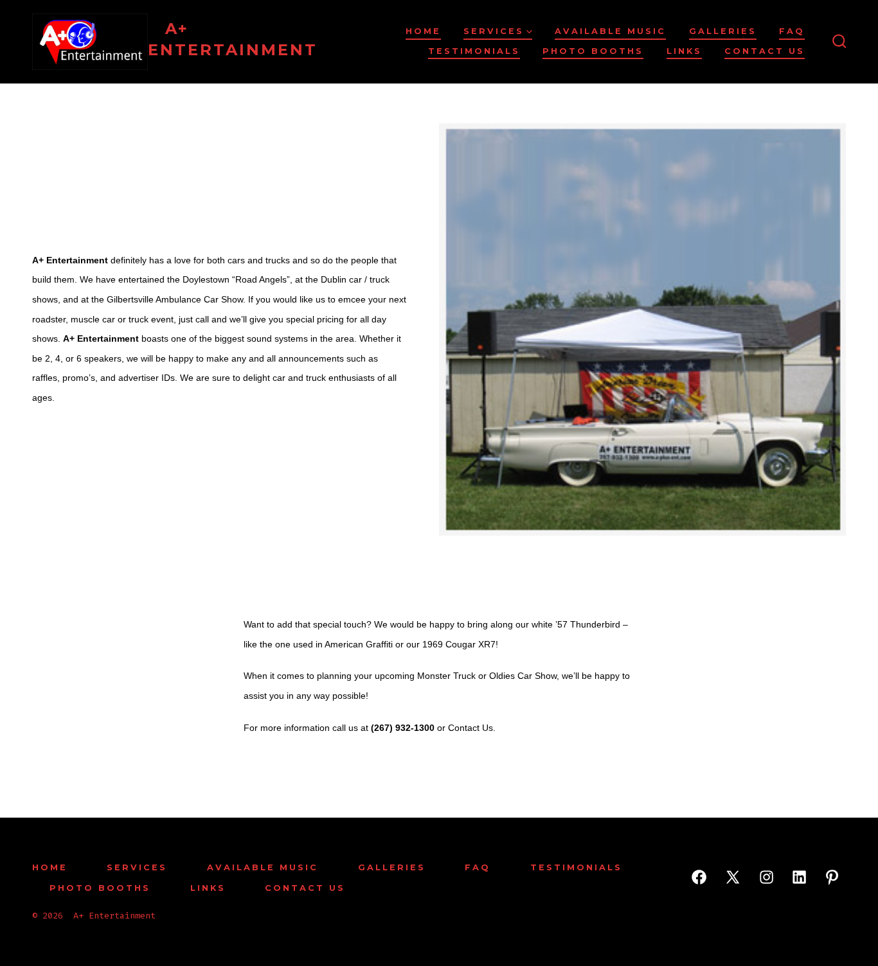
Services (493, 31)
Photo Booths (592, 51)
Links (684, 51)
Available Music (610, 31)
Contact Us (764, 51)
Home (423, 31)
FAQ (792, 31)
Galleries (723, 31)
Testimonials (474, 51)
